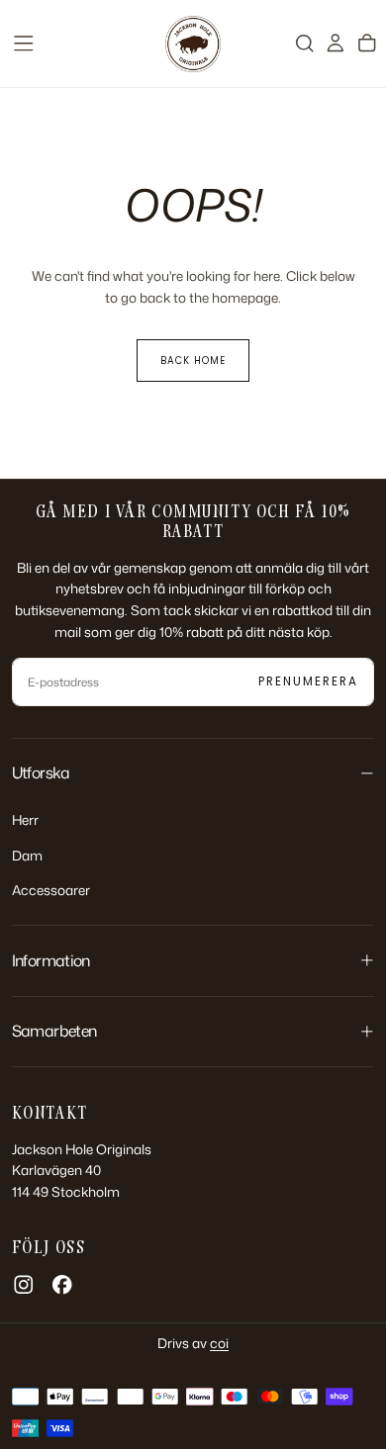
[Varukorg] (367, 43)
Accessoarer (51, 889)
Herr (25, 819)
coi (219, 1342)
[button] (24, 43)
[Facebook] (62, 1285)
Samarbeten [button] (54, 1030)
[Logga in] (335, 43)
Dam (27, 855)
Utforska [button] (41, 772)
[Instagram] (24, 1285)
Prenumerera (308, 681)
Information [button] (51, 960)
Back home (193, 360)
